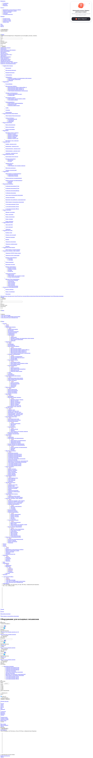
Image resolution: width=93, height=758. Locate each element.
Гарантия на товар (7, 20)
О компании (5, 3)
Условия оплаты (6, 18)
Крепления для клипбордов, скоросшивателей (15, 674)
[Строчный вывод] (1, 624)
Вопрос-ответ (6, 22)
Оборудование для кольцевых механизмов (15, 675)
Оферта (2, 756)
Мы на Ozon (3, 724)
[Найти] (2, 45)
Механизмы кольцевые (9, 666)
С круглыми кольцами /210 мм (12, 677)
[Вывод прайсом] (2, 624)
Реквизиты (5, 5)
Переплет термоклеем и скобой (10, 10)
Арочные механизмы (10, 673)
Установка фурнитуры (8, 14)
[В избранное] (3, 626)
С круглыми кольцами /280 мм (12, 678)
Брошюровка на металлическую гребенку (12, 9)
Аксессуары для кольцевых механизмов (14, 672)
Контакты (5, 4)
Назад (7, 324)
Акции (2, 704)
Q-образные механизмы (11, 670)
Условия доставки (7, 19)
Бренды (2, 707)
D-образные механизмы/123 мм (12, 667)
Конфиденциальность (5, 755)
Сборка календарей (7, 12)
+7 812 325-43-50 (4, 29)
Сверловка (5, 13)
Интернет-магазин (4, 701)
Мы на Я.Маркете (4, 725)
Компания (3, 709)
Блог (2, 708)
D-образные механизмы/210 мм (12, 668)
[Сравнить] (3, 628)
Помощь (2, 714)
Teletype (2, 726)
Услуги (2, 705)
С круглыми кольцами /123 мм (12, 676)
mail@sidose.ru (6, 583)
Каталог (2, 703)
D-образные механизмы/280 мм (12, 669)
